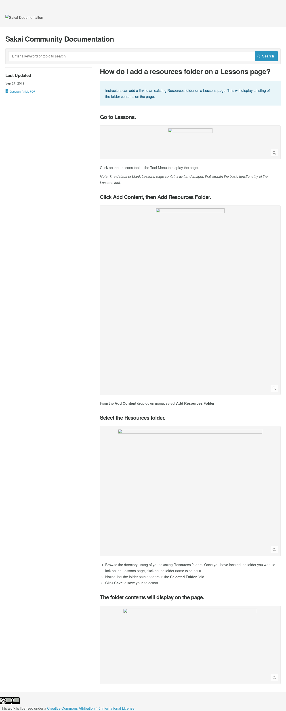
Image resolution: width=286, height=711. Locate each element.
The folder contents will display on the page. (152, 597)
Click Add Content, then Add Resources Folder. (155, 197)
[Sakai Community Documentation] (24, 17)
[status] (190, 93)
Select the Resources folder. (132, 417)
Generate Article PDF (22, 91)
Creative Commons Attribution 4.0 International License (91, 708)
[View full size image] (190, 142)
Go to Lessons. (118, 117)
